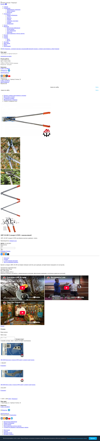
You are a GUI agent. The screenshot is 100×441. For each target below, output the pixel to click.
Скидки (6, 36)
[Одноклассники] (4, 254)
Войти (5, 44)
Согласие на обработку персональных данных (16, 427)
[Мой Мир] (6, 254)
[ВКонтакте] (1, 254)
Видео (8, 40)
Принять (92, 438)
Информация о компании (13, 9)
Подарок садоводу (9, 434)
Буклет (2, 326)
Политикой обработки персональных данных (77, 438)
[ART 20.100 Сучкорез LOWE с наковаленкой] (26, 136)
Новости (9, 18)
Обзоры (9, 19)
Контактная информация (13, 28)
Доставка (6, 42)
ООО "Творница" (13, 398)
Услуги (6, 25)
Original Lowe (13, 240)
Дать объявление (11, 30)
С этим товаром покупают (11, 260)
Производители (8, 432)
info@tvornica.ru (5, 72)
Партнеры (9, 32)
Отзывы (9, 22)
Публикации (7, 13)
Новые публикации (12, 15)
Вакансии (9, 12)
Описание (6, 258)
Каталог (3, 4)
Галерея (6, 37)
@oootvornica (12, 415)
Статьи (9, 16)
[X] (8, 254)
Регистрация (7, 46)
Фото (8, 39)
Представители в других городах (16, 33)
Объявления (10, 23)
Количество (4, 244)
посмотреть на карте (6, 56)
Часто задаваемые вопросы (11, 262)
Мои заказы (7, 43)
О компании (7, 8)
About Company (11, 11)
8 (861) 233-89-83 (5, 68)
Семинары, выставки (12, 20)
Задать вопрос (10, 29)
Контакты (6, 26)
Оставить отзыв (19, 339)
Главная (6, 6)
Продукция (7, 430)
